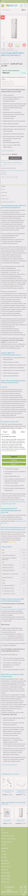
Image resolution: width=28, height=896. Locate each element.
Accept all (14, 456)
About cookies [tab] (14, 431)
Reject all (14, 464)
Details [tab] (23, 432)
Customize (14, 460)
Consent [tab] (5, 432)
